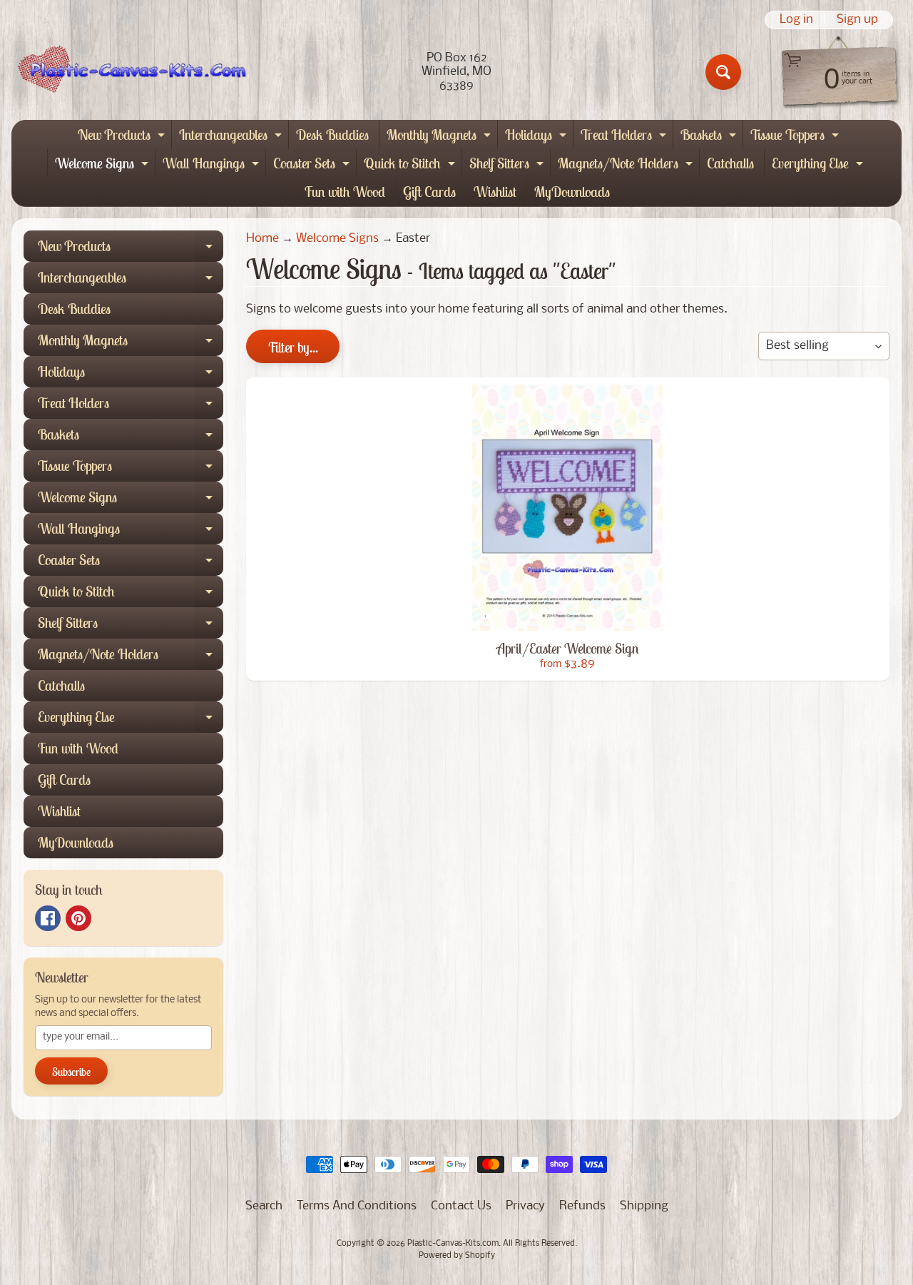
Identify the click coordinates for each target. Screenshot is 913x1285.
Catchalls (730, 163)
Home (262, 238)
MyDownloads (572, 191)
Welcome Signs (103, 166)
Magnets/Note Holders (627, 166)
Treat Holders (625, 137)
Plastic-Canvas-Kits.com (453, 1243)
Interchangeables (232, 137)
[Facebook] (48, 918)
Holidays (537, 137)
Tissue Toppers (796, 137)
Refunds (582, 1206)
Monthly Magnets (440, 137)
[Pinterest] (78, 918)
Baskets (710, 137)
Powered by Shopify (457, 1255)
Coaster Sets (313, 166)
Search (263, 1206)
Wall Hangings (212, 166)
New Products (123, 137)
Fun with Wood (345, 191)
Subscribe (71, 1072)
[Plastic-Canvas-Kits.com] (129, 72)
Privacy (525, 1206)
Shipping (644, 1206)
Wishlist (495, 191)
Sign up (857, 20)
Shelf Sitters (508, 166)
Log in (796, 20)
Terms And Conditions (357, 1206)
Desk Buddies (332, 134)
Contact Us (461, 1206)
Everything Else (819, 166)
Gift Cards (429, 191)
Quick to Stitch (411, 166)
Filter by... (292, 347)
